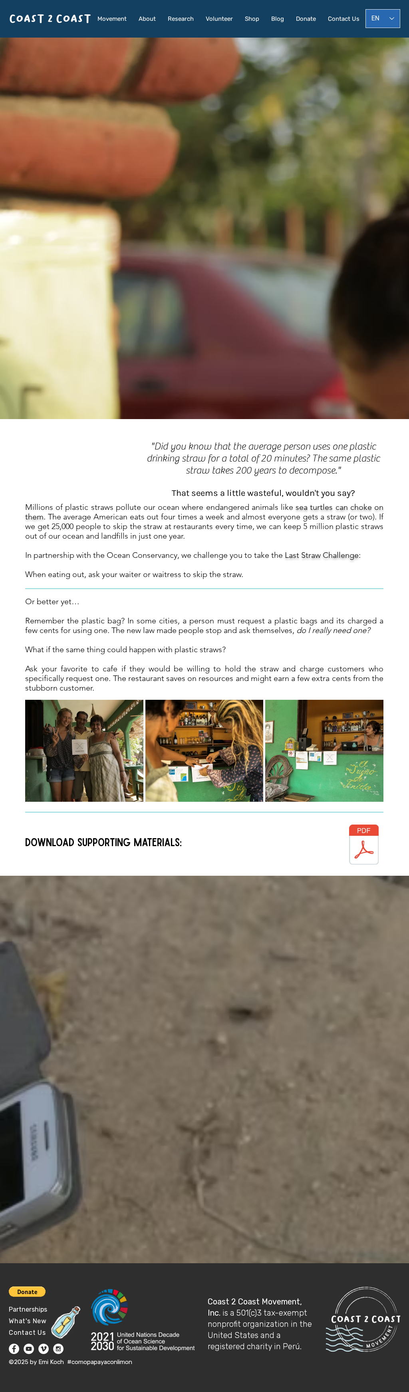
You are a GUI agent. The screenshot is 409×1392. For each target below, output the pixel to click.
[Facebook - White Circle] (14, 1349)
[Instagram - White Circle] (58, 1349)
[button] (84, 751)
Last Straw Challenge (322, 555)
